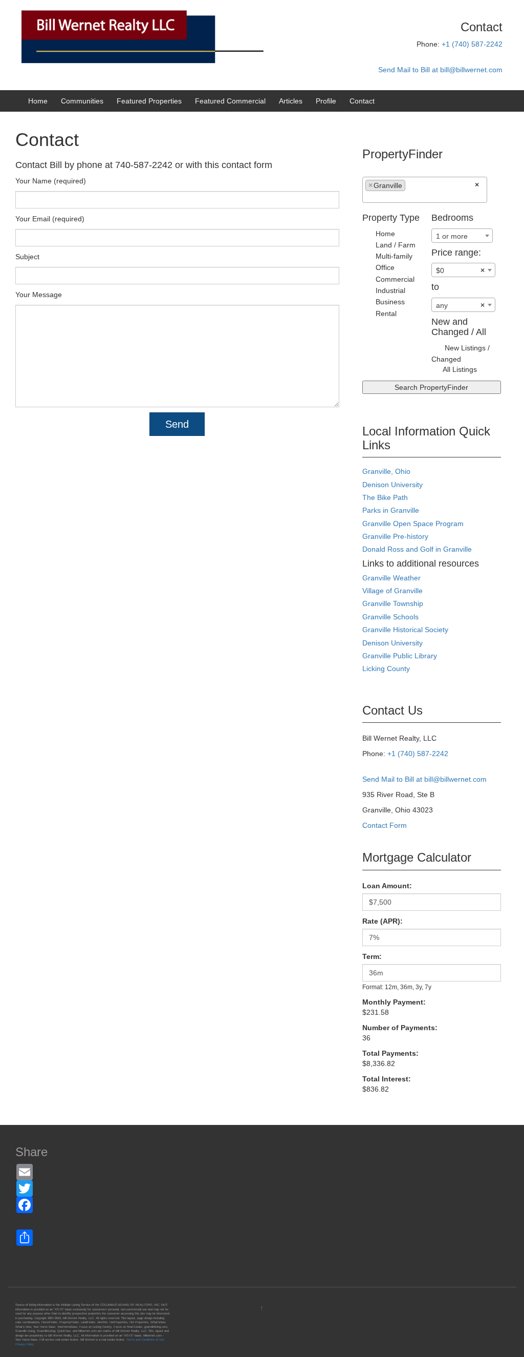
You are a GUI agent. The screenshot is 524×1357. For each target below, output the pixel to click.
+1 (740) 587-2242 (472, 44)
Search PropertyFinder (431, 387)
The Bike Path (385, 497)
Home (38, 101)
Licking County (386, 668)
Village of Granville (392, 591)
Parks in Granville (390, 510)
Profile (326, 101)
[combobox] (424, 190)
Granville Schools (390, 617)
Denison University (392, 485)
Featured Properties (149, 101)
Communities (82, 101)
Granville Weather (391, 578)
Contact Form (384, 825)
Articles (290, 101)
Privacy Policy (24, 1344)
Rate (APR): (382, 921)
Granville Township (392, 603)
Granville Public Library (399, 656)
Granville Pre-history (395, 536)
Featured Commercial (230, 101)
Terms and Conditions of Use (145, 1339)
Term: (372, 956)
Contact (362, 101)
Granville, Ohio (386, 471)
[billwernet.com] (179, 36)
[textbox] (410, 188)
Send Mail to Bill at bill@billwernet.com (440, 70)
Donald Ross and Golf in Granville (417, 549)
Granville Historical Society (405, 629)
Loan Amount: (387, 886)
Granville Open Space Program (413, 523)
